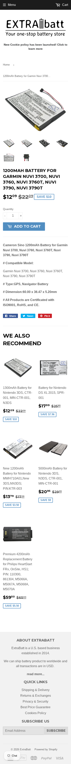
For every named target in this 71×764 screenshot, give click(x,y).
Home (6, 64)
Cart (64, 4)
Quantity (8, 209)
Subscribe (56, 730)
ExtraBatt (25, 749)
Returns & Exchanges (35, 695)
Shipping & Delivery (35, 690)
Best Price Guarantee (35, 707)
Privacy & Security (35, 701)
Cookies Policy (35, 713)
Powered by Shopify (46, 749)
